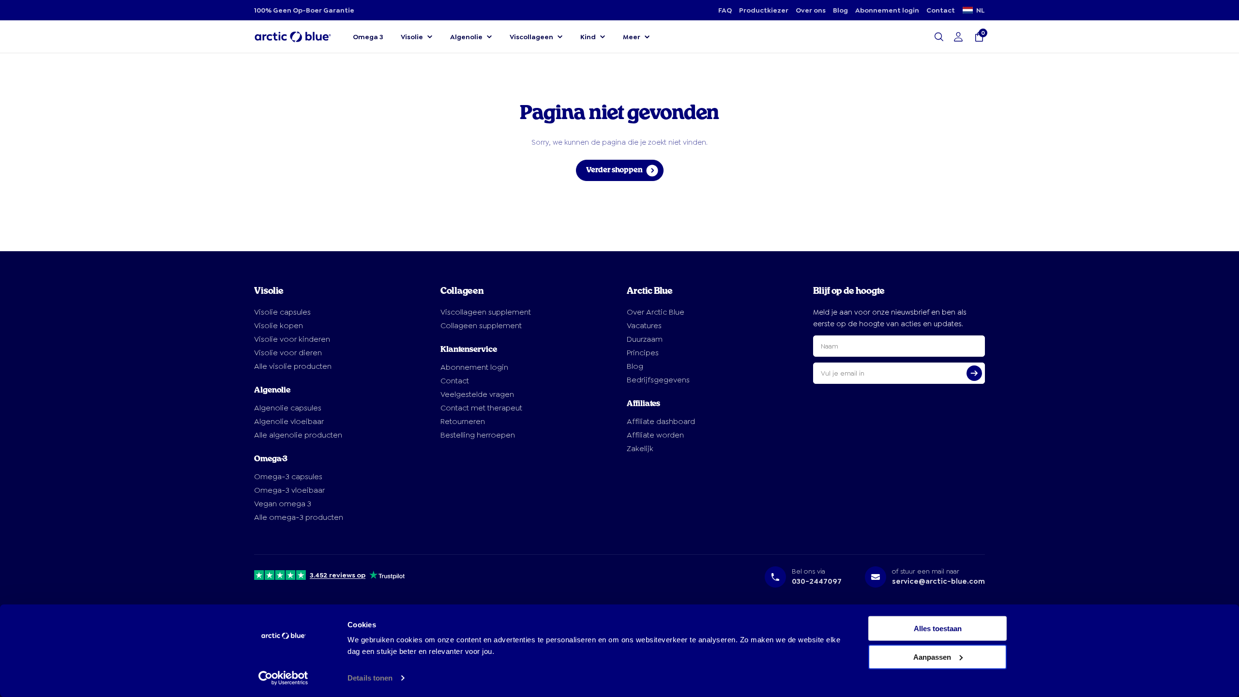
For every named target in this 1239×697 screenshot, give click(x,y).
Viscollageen (531, 36)
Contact (940, 10)
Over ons (811, 10)
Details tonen (370, 678)
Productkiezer (763, 10)
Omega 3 (368, 36)
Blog (840, 10)
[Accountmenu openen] (958, 36)
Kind (588, 36)
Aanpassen (932, 656)
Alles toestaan (938, 628)
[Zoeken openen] (939, 36)
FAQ (725, 10)
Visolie (412, 36)
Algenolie (466, 36)
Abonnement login (887, 10)
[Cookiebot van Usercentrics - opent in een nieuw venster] (283, 678)
